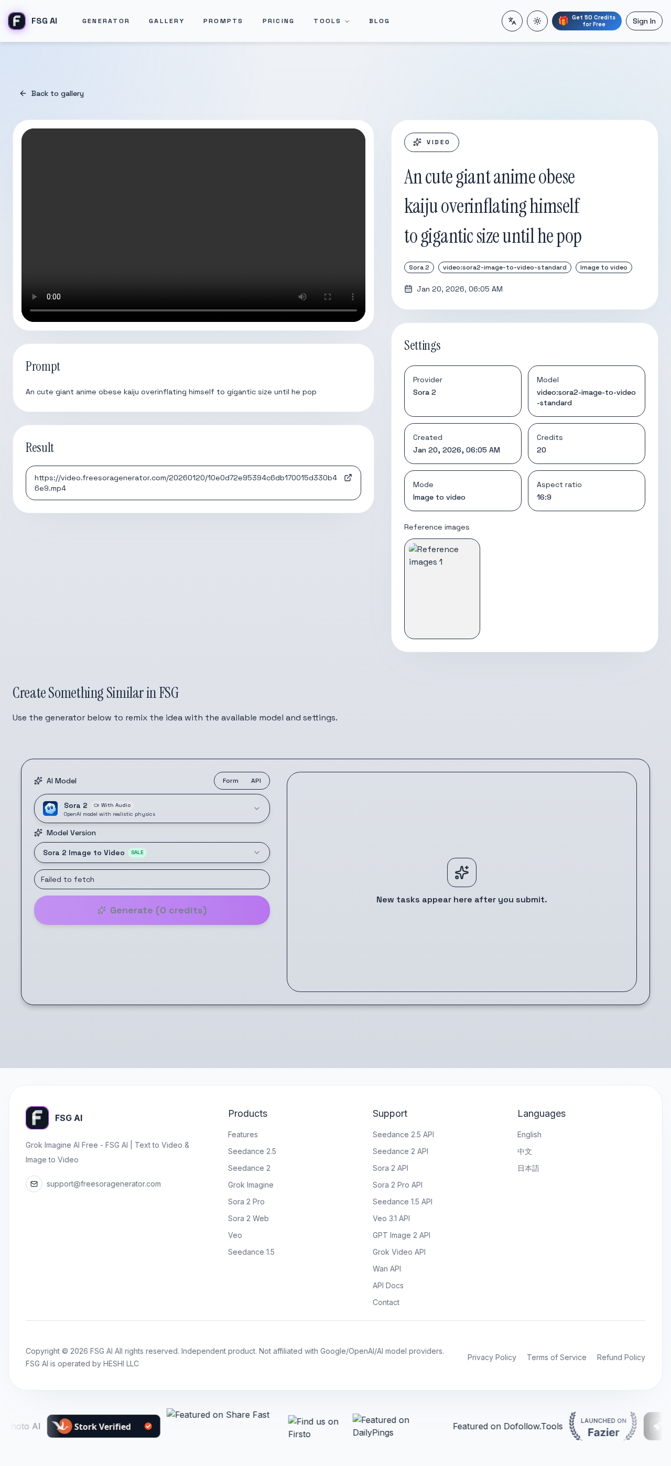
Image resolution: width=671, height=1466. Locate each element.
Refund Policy (621, 1357)
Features (243, 1134)
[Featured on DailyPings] (362, 1426)
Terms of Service (557, 1357)
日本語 (528, 1167)
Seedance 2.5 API (403, 1134)
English (529, 1134)
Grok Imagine (251, 1184)
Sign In (644, 21)
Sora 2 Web (248, 1218)
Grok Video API (399, 1251)
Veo (235, 1235)
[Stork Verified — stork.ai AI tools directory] (66, 1426)
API (256, 781)
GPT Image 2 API (401, 1235)
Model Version (71, 832)
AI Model (62, 780)
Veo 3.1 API (391, 1218)
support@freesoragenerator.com (104, 1183)
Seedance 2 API (400, 1151)
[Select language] (512, 20)
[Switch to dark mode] (537, 20)
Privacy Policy (492, 1357)
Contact (386, 1302)
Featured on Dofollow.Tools (471, 1426)
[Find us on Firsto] (280, 1426)
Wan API (387, 1268)
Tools (327, 21)
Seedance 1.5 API (402, 1201)
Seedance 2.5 (252, 1151)
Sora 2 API (390, 1167)
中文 (524, 1151)
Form (231, 781)
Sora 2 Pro (246, 1201)
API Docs (388, 1285)
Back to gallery (57, 93)
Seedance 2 (249, 1167)
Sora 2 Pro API (398, 1184)
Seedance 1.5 (251, 1251)
